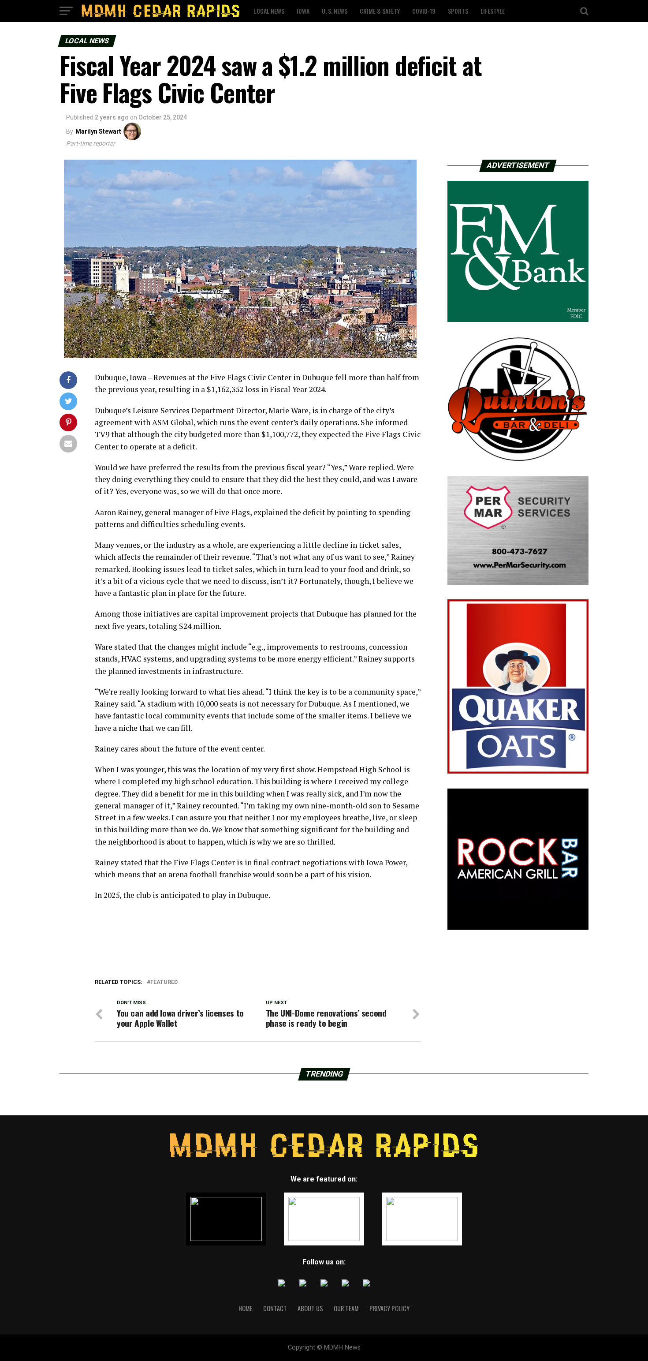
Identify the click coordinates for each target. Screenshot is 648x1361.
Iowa (303, 10)
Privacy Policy (389, 1308)
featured (164, 982)
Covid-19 (424, 10)
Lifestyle (492, 10)
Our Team (346, 1308)
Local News (269, 10)
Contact (275, 1308)
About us (310, 1308)
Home (245, 1308)
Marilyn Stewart (98, 131)
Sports (458, 10)
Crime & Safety (380, 10)
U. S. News (334, 10)
